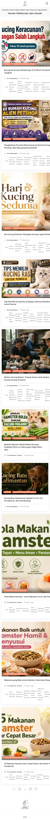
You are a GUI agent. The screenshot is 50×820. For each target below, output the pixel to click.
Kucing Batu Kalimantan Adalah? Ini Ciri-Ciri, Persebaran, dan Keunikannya (23, 499)
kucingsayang (12, 78)
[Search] (46, 3)
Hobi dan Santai (35, 247)
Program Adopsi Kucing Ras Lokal (36, 161)
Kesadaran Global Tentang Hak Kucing (42, 247)
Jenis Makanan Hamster (34, 610)
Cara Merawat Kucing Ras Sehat (12, 317)
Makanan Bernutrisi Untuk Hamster (27, 694)
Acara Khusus (11, 247)
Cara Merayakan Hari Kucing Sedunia (28, 247)
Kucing (7, 64)
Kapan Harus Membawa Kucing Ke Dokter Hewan (21, 87)
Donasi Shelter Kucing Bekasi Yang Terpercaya (21, 395)
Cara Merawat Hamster (12, 610)
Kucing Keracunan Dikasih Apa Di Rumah (37, 87)
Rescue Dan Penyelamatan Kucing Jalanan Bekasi (40, 395)
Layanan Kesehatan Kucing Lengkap (20, 161)
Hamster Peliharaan (26, 610)
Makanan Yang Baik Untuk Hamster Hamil (41, 694)
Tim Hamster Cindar (14, 455)
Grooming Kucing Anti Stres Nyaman (12, 161)
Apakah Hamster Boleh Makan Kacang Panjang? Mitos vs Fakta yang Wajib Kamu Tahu (23, 447)
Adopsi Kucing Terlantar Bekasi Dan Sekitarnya (13, 395)
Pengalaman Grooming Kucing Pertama (28, 161)
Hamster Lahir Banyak (40, 777)
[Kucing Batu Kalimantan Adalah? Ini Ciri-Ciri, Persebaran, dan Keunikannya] (25, 479)
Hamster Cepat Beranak (26, 777)
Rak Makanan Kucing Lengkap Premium (42, 161)
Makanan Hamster (41, 610)
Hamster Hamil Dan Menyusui (19, 694)
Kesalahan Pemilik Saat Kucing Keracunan (28, 87)
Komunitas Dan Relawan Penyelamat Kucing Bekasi (30, 395)
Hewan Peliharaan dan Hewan (24, 64)
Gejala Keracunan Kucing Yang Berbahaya (13, 87)
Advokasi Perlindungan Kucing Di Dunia (20, 247)
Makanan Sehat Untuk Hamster (34, 694)
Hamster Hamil (33, 777)
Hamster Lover (19, 610)
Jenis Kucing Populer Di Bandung (33, 317)
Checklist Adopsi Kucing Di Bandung (18, 317)
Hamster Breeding (19, 777)
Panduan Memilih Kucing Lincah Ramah (40, 317)
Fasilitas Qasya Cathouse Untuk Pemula (26, 317)
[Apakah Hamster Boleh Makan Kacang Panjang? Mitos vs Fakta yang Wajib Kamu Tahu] (25, 425)
